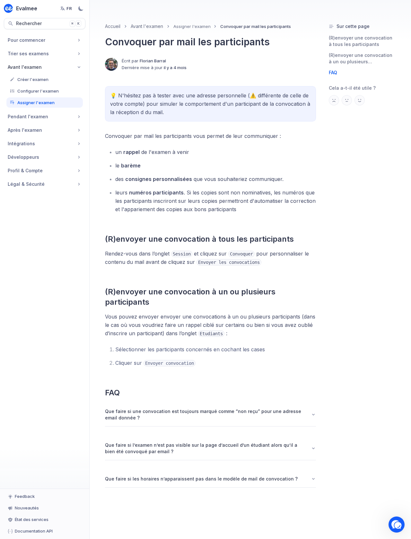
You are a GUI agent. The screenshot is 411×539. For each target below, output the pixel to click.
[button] (397, 525)
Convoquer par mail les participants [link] (255, 26)
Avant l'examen (147, 26)
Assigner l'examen (192, 26)
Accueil (112, 26)
